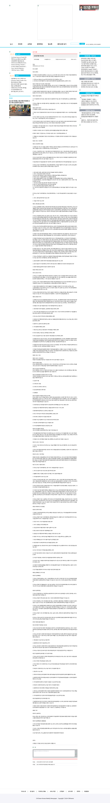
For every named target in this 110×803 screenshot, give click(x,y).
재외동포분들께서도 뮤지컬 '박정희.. (90, 113)
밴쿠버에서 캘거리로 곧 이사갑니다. (90, 83)
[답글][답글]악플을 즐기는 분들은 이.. (89, 117)
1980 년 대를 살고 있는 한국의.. (89, 101)
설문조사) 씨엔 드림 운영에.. (88, 115)
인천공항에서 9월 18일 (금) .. (18, 61)
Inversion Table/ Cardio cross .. (19, 80)
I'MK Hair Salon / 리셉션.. (17, 70)
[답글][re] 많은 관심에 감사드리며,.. (90, 105)
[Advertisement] (55, 777)
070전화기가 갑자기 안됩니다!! (89, 85)
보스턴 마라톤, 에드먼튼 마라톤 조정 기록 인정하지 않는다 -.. (19, 102)
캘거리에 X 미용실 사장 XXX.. (88, 58)
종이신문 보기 (61, 44)
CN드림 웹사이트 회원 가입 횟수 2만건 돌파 (45, 761)
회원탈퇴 (86, 791)
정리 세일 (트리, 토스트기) (17, 91)
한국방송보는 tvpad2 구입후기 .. (89, 69)
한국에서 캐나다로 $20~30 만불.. (89, 87)
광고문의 (32, 791)
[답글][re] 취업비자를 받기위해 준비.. (89, 96)
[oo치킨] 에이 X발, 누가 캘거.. (89, 60)
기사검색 (82, 44)
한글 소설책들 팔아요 (16, 86)
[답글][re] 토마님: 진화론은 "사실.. (90, 103)
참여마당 (40, 44)
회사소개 (23, 791)
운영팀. (38, 59)
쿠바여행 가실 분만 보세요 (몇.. (89, 62)
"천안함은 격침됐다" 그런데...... (89, 99)
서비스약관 (52, 791)
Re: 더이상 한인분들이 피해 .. (88, 75)
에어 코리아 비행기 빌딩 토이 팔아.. (19, 84)
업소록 (50, 44)
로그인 (87, 44)
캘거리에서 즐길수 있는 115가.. (89, 66)
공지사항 (70, 791)
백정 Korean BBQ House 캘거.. (18, 59)
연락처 (78, 791)
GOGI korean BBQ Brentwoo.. (18, 62)
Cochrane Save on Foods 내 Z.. (19, 57)
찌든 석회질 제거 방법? (87, 81)
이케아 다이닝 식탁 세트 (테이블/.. (19, 88)
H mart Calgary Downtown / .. (19, 66)
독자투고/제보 (42, 791)
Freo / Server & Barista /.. (17, 68)
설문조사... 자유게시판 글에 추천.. (89, 120)
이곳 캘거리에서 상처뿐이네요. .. (89, 64)
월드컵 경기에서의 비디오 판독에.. (89, 73)
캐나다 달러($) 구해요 (16, 82)
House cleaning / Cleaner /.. (18, 64)
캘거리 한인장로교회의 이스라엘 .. (89, 71)
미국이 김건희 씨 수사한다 (88, 67)
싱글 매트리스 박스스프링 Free (18, 78)
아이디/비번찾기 (97, 44)
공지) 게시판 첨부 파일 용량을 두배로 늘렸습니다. (46, 764)
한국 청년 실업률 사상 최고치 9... (89, 122)
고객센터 (62, 791)
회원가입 (91, 44)
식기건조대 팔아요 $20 (16, 89)
